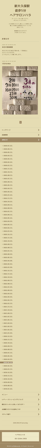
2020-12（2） (8, 336)
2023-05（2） (8, 257)
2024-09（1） (8, 205)
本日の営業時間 (7, 47)
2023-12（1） (8, 234)
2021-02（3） (8, 329)
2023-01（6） (8, 267)
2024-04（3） (8, 221)
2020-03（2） (8, 362)
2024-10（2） (8, 201)
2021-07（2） (8, 316)
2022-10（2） (8, 277)
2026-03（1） (8, 159)
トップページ (6, 130)
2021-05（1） (8, 320)
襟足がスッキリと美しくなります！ (13, 404)
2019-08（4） (8, 385)
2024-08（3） (8, 208)
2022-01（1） (8, 303)
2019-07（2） (8, 389)
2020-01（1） (8, 369)
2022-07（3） (8, 287)
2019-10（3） (8, 379)
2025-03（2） (8, 191)
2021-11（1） (8, 306)
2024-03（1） (8, 224)
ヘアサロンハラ (15, 446)
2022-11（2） (8, 274)
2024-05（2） (8, 218)
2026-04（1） (8, 155)
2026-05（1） (8, 152)
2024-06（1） (8, 214)
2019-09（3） (8, 382)
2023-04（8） (8, 260)
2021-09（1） (8, 313)
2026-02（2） (8, 162)
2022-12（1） (8, 270)
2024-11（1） (8, 198)
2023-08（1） (8, 247)
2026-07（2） (8, 145)
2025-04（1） (8, 188)
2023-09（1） (8, 244)
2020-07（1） (8, 352)
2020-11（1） (8, 339)
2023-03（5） (8, 264)
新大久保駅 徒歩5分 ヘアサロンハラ (21, 10)
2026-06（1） (8, 149)
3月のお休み (6, 64)
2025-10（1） (8, 172)
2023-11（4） (8, 237)
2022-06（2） (8, 290)
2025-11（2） (8, 168)
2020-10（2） (8, 343)
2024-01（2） (8, 231)
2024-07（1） (8, 211)
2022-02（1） (8, 300)
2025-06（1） (8, 182)
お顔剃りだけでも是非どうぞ (11, 409)
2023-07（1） (8, 251)
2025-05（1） (8, 185)
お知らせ (5, 140)
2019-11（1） (8, 375)
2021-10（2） (8, 310)
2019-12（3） (8, 372)
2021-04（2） (8, 323)
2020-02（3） (8, 366)
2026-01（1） (8, 165)
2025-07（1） (8, 178)
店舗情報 (5, 135)
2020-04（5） (8, 359)
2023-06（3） (8, 254)
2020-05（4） (8, 356)
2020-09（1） (8, 346)
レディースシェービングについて (12, 399)
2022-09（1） (8, 280)
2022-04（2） (8, 293)
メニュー (5, 394)
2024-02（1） (8, 228)
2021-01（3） (8, 333)
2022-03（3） (8, 297)
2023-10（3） (8, 241)
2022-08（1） (8, 283)
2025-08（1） (8, 175)
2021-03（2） (8, 326)
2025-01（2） (8, 195)
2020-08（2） (8, 349)
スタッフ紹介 (6, 414)
